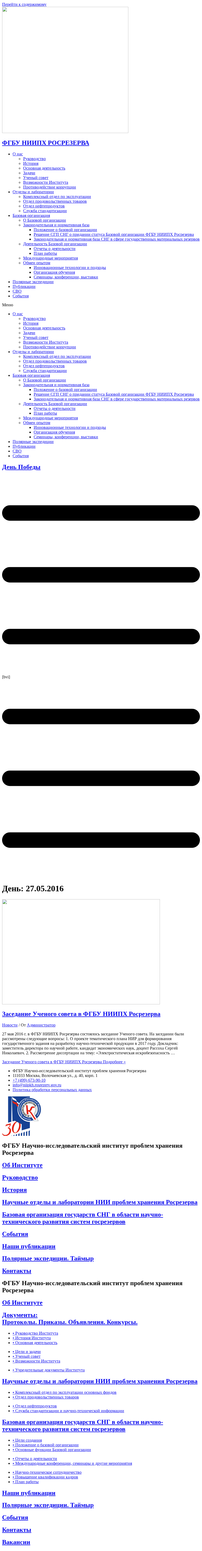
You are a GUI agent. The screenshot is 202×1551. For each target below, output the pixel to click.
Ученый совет (35, 177)
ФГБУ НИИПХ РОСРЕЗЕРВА (45, 142)
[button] (101, 305)
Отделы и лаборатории (33, 192)
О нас (18, 154)
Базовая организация (31, 215)
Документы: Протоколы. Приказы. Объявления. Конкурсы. (70, 1318)
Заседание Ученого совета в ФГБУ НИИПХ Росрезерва (81, 1013)
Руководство (34, 158)
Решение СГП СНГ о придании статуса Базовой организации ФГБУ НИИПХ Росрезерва (114, 234)
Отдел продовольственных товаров (55, 201)
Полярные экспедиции (33, 281)
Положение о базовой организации (65, 229)
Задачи (29, 173)
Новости (10, 1025)
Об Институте (22, 1165)
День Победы (21, 467)
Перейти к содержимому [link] (24, 4)
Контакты (16, 1270)
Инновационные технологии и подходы (70, 267)
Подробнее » (64, 1062)
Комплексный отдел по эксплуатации (57, 196)
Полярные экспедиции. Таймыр (48, 1258)
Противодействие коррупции (49, 187)
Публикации (24, 286)
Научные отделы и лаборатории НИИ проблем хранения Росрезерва (100, 1202)
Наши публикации (28, 1246)
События (21, 296)
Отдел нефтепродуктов (44, 206)
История (30, 163)
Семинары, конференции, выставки (66, 277)
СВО (17, 291)
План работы (45, 253)
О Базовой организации (44, 220)
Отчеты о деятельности (54, 248)
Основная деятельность (44, 168)
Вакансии (16, 1542)
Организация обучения (54, 272)
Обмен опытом (36, 263)
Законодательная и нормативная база (56, 225)
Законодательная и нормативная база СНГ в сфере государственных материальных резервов (117, 239)
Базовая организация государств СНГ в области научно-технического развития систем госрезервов (82, 1218)
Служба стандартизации (45, 211)
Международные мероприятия (50, 258)
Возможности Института (45, 182)
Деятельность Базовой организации (55, 244)
